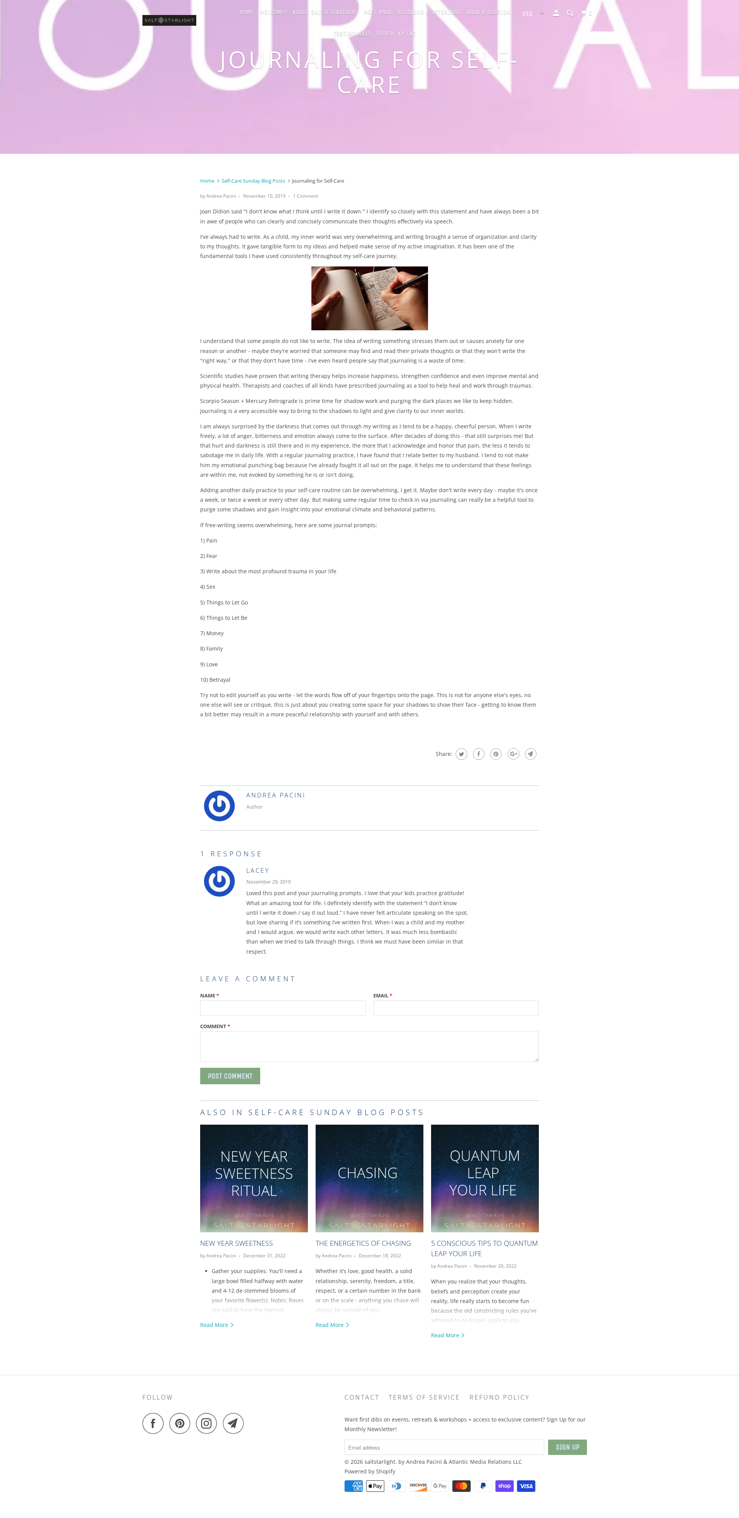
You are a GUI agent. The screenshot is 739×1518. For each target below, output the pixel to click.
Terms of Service (424, 1397)
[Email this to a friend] (530, 754)
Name (209, 995)
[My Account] (557, 13)
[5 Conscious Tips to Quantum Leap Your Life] (485, 1178)
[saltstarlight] (181, 22)
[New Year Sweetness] (254, 1178)
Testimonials (352, 33)
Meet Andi (378, 12)
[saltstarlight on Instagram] (208, 1423)
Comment (215, 1026)
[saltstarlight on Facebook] (155, 1423)
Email (382, 995)
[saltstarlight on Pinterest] (181, 1423)
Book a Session (488, 12)
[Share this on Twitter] (460, 754)
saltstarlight (379, 1461)
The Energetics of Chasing (363, 1243)
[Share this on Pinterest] (495, 754)
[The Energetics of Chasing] (369, 1178)
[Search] (570, 13)
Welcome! (273, 12)
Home (246, 12)
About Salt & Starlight (325, 12)
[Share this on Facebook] (478, 754)
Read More (215, 1324)
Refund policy (500, 1397)
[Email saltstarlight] (235, 1423)
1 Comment (305, 196)
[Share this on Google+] (512, 754)
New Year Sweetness (236, 1243)
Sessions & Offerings (429, 12)
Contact (362, 1397)
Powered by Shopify (369, 1471)
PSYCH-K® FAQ (396, 33)
